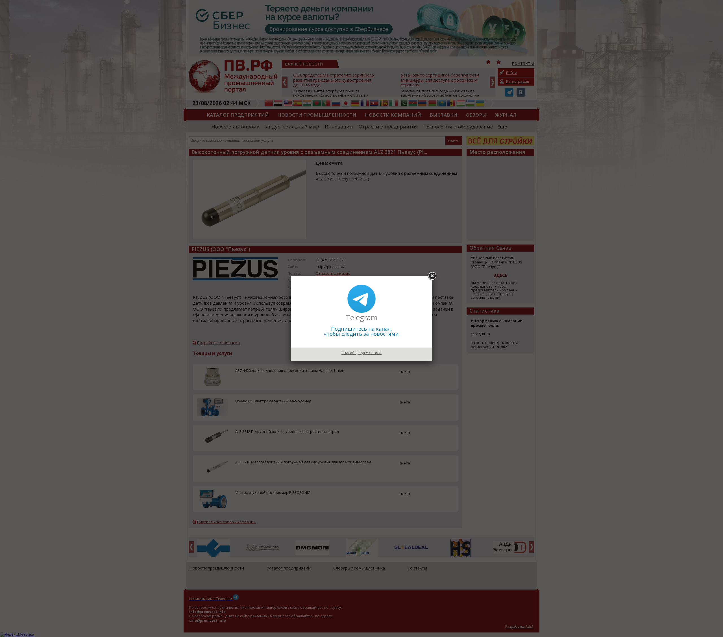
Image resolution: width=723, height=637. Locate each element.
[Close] (432, 276)
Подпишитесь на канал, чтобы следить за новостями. (362, 331)
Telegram (362, 317)
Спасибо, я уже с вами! (361, 352)
